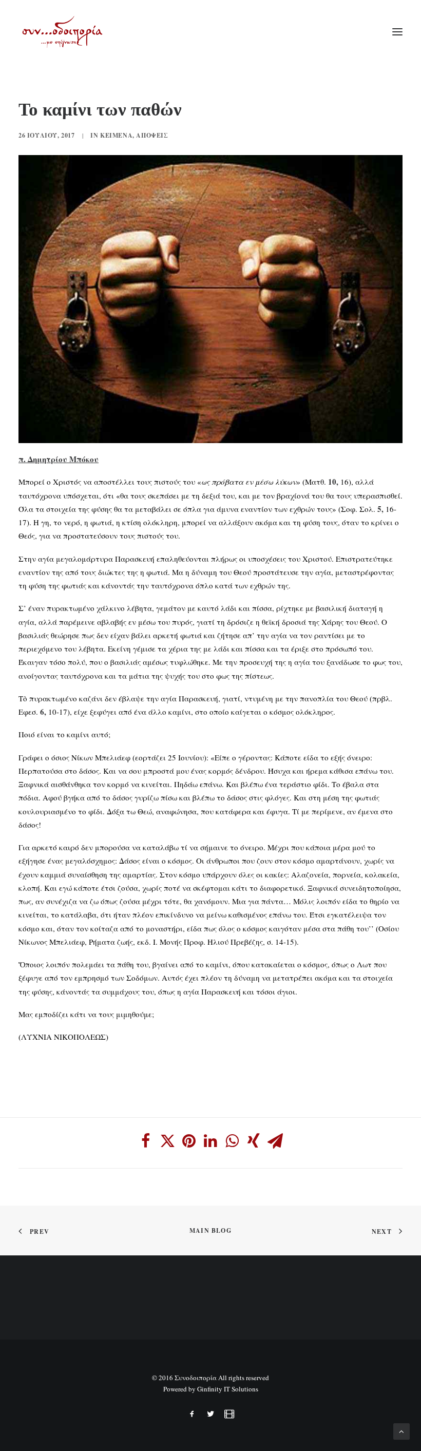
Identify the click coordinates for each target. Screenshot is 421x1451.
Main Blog (210, 1230)
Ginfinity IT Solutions (227, 1388)
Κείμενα (116, 135)
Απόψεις (152, 135)
